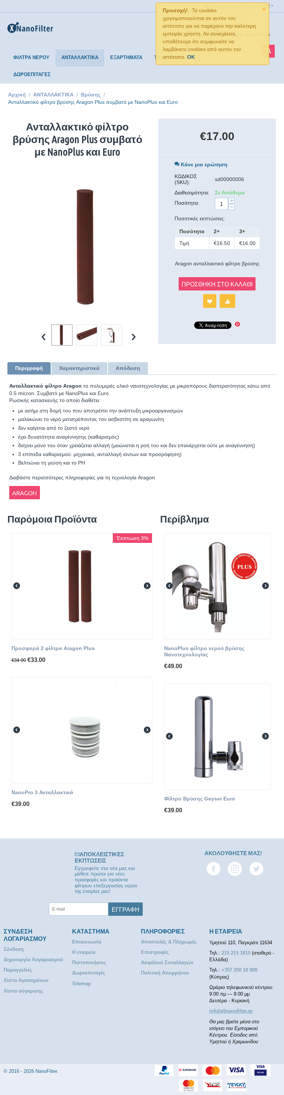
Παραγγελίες (18, 970)
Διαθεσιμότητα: (192, 192)
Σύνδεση (14, 949)
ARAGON (24, 492)
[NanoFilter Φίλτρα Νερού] (30, 27)
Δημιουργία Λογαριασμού (33, 959)
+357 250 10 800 (239, 970)
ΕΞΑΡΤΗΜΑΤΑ (126, 57)
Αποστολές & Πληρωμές (169, 942)
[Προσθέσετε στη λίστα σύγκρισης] (227, 301)
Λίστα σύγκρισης (23, 991)
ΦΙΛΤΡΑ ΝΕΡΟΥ (31, 57)
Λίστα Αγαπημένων (26, 980)
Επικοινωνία (86, 942)
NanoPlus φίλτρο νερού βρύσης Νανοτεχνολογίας (204, 651)
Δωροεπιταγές (88, 973)
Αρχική (17, 95)
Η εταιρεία (83, 952)
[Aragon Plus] (88, 247)
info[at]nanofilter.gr (231, 1011)
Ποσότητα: (187, 203)
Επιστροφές (155, 952)
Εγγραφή (125, 909)
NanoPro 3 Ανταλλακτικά (42, 792)
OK (191, 57)
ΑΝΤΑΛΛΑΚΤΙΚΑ (79, 57)
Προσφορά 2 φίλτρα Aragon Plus (53, 648)
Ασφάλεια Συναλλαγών (167, 962)
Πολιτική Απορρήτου (165, 973)
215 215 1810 (237, 953)
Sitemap (81, 983)
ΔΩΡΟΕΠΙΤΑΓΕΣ (32, 74)
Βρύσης (91, 95)
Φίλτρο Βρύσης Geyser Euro (199, 799)
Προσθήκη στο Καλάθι (217, 284)
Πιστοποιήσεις (89, 962)
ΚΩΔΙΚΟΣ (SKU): (186, 179)
